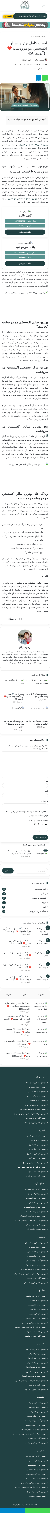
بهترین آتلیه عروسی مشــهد (36, 1314)
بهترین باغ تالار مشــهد (37, 1300)
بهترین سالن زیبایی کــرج (37, 1158)
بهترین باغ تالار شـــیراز (37, 1247)
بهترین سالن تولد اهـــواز (37, 1363)
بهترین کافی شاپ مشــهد (36, 1332)
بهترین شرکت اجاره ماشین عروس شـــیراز (30, 1274)
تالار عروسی (40, 889)
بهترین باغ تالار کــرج (38, 1140)
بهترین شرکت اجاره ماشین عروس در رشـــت (29, 1434)
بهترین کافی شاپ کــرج (37, 1171)
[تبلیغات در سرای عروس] (25, 16)
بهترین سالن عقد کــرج (37, 1145)
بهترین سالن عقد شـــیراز (36, 1251)
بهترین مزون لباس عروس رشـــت (33, 1429)
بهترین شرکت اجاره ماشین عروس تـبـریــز (30, 1487)
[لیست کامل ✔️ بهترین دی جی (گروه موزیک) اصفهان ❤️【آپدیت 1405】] (40, 932)
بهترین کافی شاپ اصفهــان (36, 1225)
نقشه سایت (33, 1504)
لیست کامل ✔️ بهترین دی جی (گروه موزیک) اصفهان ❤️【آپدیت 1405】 (17, 1019)
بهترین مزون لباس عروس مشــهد (33, 1323)
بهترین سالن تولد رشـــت (36, 1416)
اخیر (25, 994)
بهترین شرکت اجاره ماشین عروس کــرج (31, 1167)
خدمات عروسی (39, 898)
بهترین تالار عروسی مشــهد (36, 1296)
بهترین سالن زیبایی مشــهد (36, 1318)
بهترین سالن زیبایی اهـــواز (36, 1372)
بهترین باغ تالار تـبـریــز (37, 1460)
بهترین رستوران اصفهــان (36, 1229)
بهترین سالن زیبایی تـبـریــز (36, 1478)
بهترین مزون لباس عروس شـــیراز (33, 1269)
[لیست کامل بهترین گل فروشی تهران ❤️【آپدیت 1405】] (40, 968)
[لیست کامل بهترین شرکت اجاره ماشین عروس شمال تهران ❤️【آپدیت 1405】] (40, 1007)
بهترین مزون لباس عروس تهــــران (33, 1109)
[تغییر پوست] (8, 6)
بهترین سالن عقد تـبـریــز (36, 1465)
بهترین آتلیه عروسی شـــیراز (35, 1260)
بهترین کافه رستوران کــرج (36, 1176)
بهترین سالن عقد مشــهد (37, 1305)
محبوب (41, 994)
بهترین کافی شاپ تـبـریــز (36, 1492)
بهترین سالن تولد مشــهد (37, 1309)
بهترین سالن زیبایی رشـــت (36, 1425)
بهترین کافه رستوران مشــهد (35, 1336)
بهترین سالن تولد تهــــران (36, 1096)
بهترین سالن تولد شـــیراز (36, 1256)
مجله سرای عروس (37, 911)
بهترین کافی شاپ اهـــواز (36, 1385)
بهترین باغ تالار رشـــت (37, 1407)
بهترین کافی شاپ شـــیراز (36, 1278)
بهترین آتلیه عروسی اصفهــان (35, 1207)
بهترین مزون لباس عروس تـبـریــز (33, 1483)
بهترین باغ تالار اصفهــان (37, 1194)
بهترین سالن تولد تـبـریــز (36, 1469)
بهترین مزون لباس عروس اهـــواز (33, 1376)
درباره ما (16, 1504)
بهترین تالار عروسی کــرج (36, 1136)
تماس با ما (24, 1504)
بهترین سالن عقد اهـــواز (37, 1358)
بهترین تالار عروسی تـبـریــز (36, 1456)
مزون (43, 902)
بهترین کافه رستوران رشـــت (35, 1443)
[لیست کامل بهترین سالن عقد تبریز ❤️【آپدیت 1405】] (40, 956)
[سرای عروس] (25, 5)
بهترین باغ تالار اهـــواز (37, 1354)
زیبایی (43, 893)
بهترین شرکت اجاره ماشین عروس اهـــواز (30, 1380)
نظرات (8, 994)
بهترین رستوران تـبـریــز (37, 1496)
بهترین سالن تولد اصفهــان (36, 1203)
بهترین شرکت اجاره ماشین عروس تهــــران (30, 1114)
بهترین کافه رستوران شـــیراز (35, 1283)
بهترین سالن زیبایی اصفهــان (35, 1211)
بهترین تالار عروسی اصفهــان (35, 1189)
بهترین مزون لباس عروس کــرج (34, 1163)
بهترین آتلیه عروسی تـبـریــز (35, 1474)
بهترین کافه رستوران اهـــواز (35, 1389)
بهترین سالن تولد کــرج (37, 1149)
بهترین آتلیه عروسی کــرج (36, 1154)
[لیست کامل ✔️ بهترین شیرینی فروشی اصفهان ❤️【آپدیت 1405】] (40, 980)
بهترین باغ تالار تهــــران (37, 1087)
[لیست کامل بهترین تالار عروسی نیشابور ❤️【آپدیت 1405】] (40, 944)
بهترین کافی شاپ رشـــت (36, 1438)
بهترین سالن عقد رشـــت (36, 1412)
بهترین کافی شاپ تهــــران (36, 1118)
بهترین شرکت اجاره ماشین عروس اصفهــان (30, 1220)
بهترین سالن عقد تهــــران (36, 1091)
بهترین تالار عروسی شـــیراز (35, 1243)
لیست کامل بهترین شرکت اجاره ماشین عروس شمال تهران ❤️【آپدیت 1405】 (18, 1006)
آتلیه (44, 907)
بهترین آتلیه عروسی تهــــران (35, 1100)
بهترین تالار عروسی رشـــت (36, 1403)
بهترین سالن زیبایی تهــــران (35, 1105)
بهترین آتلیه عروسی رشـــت (35, 1420)
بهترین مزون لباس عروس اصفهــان (33, 1216)
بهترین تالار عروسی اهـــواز (36, 1349)
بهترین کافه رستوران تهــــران (35, 1122)
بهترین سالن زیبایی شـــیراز (36, 1265)
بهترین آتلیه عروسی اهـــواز (36, 1367)
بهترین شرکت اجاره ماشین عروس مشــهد (30, 1327)
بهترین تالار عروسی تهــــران (35, 1082)
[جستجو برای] (3, 6)
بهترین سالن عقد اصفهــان (36, 1198)
